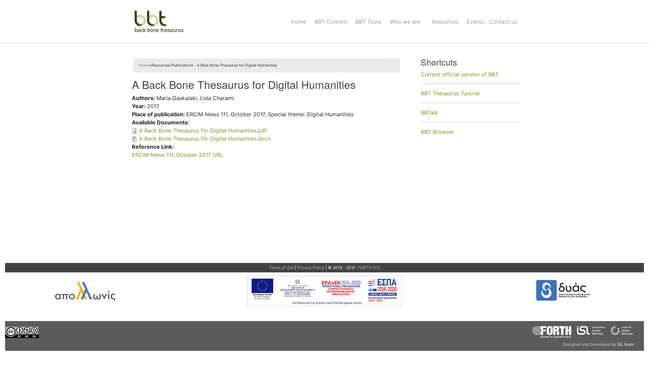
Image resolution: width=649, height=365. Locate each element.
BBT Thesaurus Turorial (450, 93)
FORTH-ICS (368, 267)
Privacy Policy (310, 267)
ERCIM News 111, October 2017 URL (177, 154)
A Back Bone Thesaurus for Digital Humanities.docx (205, 138)
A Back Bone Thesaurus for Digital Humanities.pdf (203, 130)
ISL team (625, 344)
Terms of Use (281, 267)
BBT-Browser (437, 131)
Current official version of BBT (460, 74)
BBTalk (429, 112)
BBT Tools (368, 21)
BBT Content (331, 21)
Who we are (405, 21)
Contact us (503, 21)
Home (298, 21)
